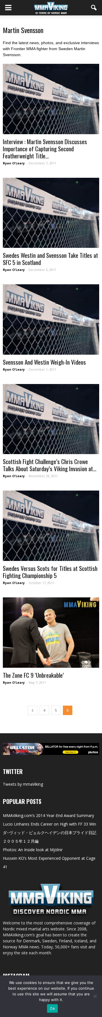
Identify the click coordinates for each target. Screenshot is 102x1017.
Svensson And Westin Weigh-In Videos (44, 362)
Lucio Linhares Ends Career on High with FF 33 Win (49, 824)
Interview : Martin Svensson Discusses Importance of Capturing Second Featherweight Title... (45, 148)
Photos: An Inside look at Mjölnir (33, 849)
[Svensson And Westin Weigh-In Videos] (51, 319)
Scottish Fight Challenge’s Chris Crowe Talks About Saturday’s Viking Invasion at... (49, 465)
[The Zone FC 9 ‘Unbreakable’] (51, 632)
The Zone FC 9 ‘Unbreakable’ (33, 675)
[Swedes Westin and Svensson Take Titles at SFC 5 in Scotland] (51, 213)
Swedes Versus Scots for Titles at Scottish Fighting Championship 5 (50, 572)
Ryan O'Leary (14, 163)
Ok (52, 1008)
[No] (95, 996)
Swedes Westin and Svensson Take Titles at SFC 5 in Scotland (50, 259)
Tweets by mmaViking (23, 784)
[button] (94, 7)
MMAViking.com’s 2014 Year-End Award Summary (48, 815)
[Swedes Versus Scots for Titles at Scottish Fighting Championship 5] (51, 526)
